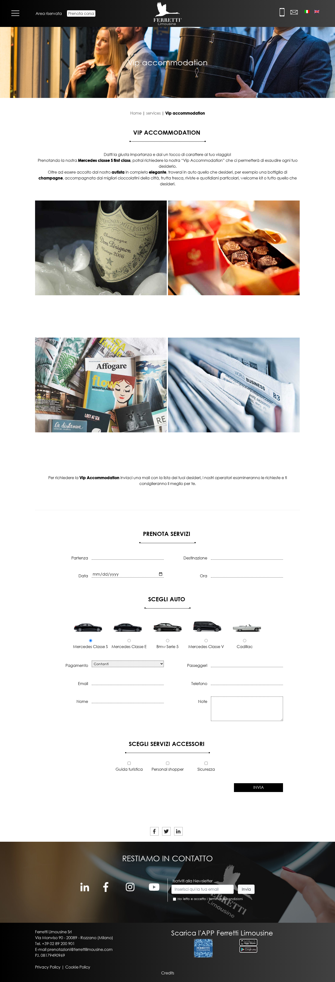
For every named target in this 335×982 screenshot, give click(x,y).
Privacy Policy (48, 967)
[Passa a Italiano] (307, 11)
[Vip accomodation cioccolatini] (234, 248)
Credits (167, 972)
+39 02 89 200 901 (58, 943)
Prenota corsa (81, 13)
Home (136, 113)
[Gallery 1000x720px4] (101, 385)
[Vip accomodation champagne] (101, 248)
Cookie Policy (77, 967)
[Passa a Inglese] (317, 11)
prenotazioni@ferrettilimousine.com (80, 949)
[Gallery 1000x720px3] (234, 385)
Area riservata (49, 13)
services (153, 113)
